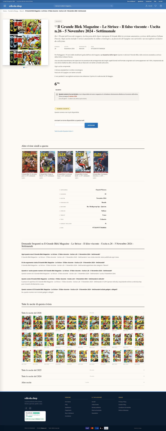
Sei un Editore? (131, 1)
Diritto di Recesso (123, 410)
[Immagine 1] (23, 67)
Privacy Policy (122, 402)
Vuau (140, 428)
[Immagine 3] (26, 67)
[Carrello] (161, 6)
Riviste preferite (96, 407)
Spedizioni (140, 1)
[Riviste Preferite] (156, 6)
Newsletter (95, 413)
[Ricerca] (111, 6)
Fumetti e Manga (13, 11)
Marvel (22, 11)
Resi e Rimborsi (69, 413)
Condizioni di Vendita (125, 407)
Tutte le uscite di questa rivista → (64, 131)
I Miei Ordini (95, 404)
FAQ (155, 1)
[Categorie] (5, 6)
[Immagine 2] (25, 67)
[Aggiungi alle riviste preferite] (56, 26)
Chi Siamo (68, 402)
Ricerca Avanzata (96, 410)
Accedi (160, 1)
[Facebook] (26, 408)
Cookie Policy (122, 404)
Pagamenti (68, 410)
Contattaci (148, 1)
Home (5, 11)
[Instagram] (30, 408)
